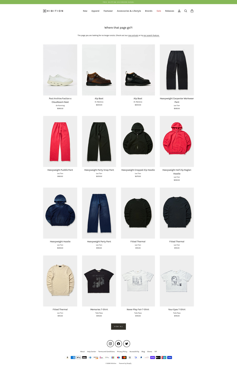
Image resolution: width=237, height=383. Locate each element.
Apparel (95, 11)
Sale (159, 11)
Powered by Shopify (125, 363)
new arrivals (133, 35)
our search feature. (151, 35)
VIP (156, 351)
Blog (143, 351)
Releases (169, 11)
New (85, 11)
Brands (148, 11)
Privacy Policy (122, 351)
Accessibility (134, 351)
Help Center (91, 351)
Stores (149, 351)
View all (118, 326)
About (82, 351)
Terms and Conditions (106, 351)
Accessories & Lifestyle (129, 11)
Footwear (108, 11)
